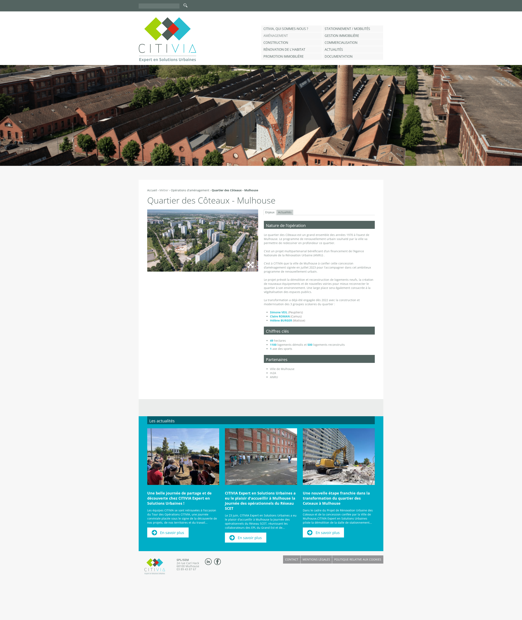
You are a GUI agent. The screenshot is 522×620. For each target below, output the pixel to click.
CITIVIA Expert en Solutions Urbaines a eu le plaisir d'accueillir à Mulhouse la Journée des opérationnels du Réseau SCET (260, 501)
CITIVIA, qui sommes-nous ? (285, 28)
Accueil (152, 190)
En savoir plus (172, 532)
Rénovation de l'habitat (284, 49)
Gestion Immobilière (342, 35)
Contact (291, 559)
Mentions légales (316, 559)
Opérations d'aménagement (190, 190)
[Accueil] (167, 39)
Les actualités (162, 421)
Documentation (339, 56)
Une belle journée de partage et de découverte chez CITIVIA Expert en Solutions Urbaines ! (179, 498)
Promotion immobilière (283, 56)
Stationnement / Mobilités (347, 28)
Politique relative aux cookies (357, 559)
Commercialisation (341, 42)
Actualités (334, 49)
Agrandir (250, 265)
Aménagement (275, 35)
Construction (275, 42)
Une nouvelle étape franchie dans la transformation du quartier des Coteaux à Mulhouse (336, 498)
